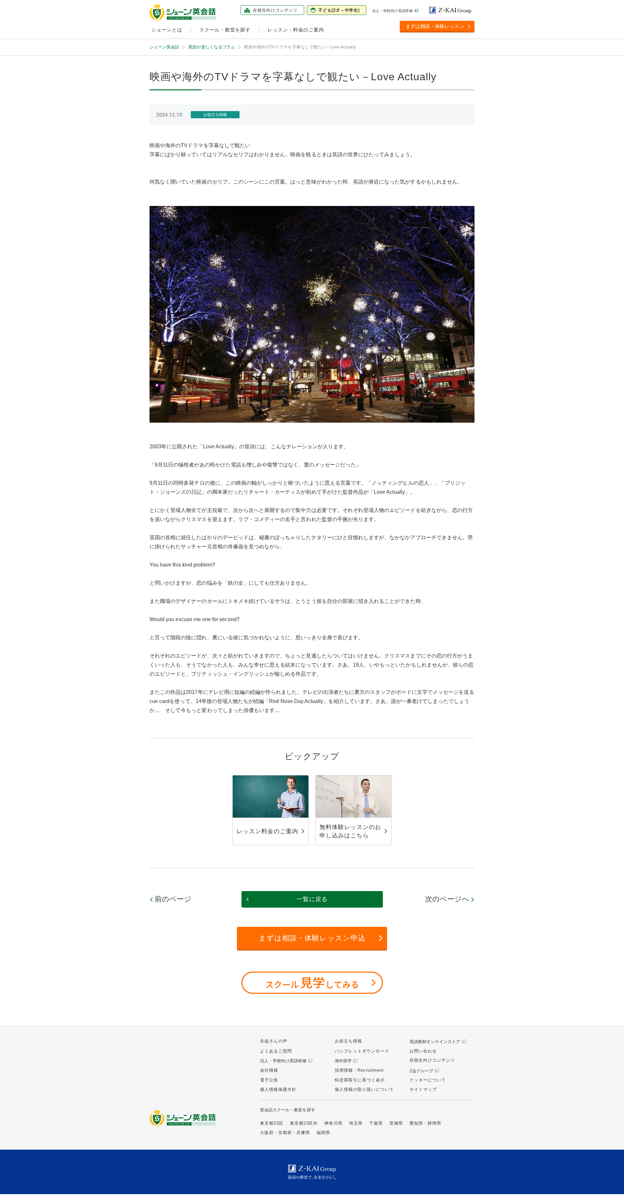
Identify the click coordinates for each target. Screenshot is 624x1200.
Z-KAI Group (451, 10)
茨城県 (396, 1123)
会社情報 (269, 1070)
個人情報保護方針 (278, 1089)
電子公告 (269, 1080)
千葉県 (376, 1123)
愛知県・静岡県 (425, 1123)
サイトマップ (423, 1089)
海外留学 (343, 1060)
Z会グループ (421, 1070)
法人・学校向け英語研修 (392, 11)
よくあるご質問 (276, 1051)
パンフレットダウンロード (362, 1051)
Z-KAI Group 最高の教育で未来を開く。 (312, 1172)
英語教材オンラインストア (435, 1041)
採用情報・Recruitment (359, 1070)
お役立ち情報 (348, 1041)
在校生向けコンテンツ (432, 1060)
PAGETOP (608, 1184)
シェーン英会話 (184, 1118)
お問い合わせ (423, 1051)
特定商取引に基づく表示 (360, 1080)
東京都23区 (271, 1123)
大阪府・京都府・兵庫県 (285, 1132)
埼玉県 (356, 1123)
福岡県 (323, 1132)
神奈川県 (333, 1123)
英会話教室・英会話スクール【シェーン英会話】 (184, 12)
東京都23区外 (304, 1123)
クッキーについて (428, 1080)
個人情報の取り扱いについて (364, 1089)
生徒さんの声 (273, 1041)
